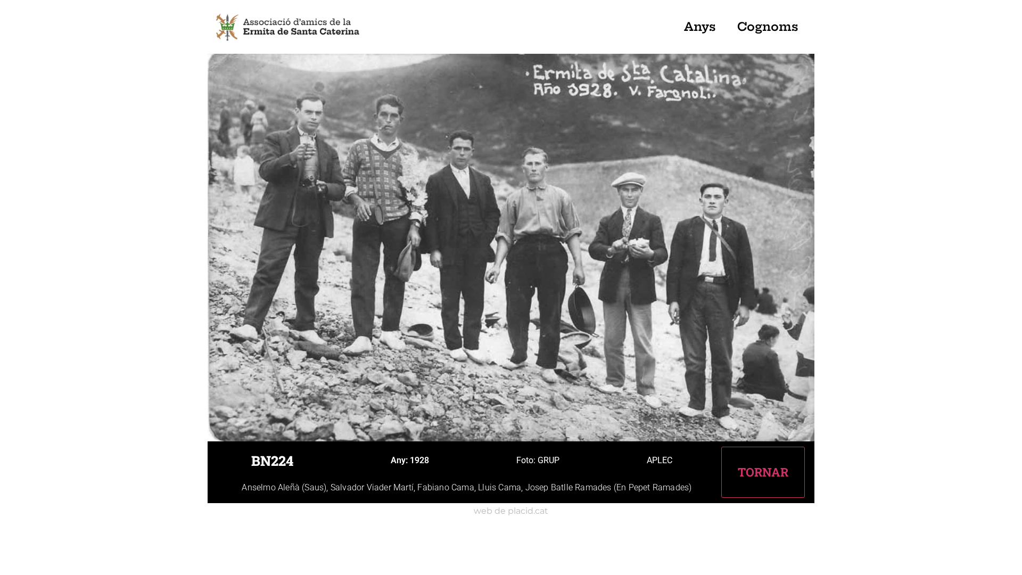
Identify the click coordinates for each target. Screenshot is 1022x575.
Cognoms (767, 26)
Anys (700, 26)
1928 (419, 460)
